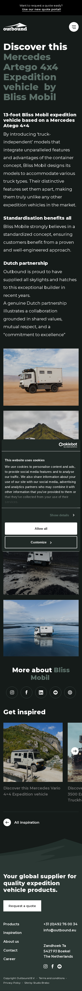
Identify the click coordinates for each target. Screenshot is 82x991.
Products (11, 924)
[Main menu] (74, 27)
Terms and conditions (52, 978)
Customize (38, 542)
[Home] (15, 26)
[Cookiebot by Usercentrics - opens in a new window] (59, 445)
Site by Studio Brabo (36, 982)
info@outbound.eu (60, 930)
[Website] (70, 692)
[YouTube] (55, 692)
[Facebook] (26, 692)
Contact (10, 950)
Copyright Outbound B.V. (19, 978)
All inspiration (26, 822)
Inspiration (12, 933)
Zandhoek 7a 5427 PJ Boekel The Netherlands (58, 951)
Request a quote (22, 906)
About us (11, 942)
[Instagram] (12, 692)
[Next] (75, 751)
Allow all (41, 528)
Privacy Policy (12, 982)
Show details (59, 515)
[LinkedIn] (41, 692)
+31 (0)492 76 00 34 (61, 924)
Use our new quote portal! (41, 9)
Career (9, 959)
